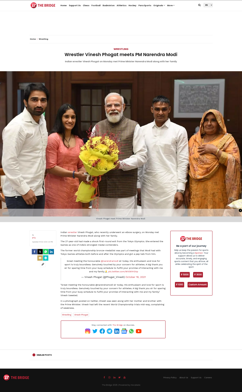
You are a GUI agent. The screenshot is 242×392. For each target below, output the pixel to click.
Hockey (132, 5)
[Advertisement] (121, 27)
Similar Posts (44, 355)
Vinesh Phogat (81, 314)
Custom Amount (198, 284)
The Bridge (117, 325)
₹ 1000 (179, 284)
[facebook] (34, 251)
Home (64, 5)
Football (96, 5)
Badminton (109, 5)
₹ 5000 (185, 274)
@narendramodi (109, 261)
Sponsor (199, 253)
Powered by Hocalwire (129, 385)
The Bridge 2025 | (110, 385)
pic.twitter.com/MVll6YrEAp (123, 271)
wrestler (73, 232)
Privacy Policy (170, 377)
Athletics (121, 5)
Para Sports (145, 5)
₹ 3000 (198, 274)
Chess (86, 5)
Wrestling (121, 49)
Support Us (75, 5)
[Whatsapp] (45, 251)
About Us (183, 377)
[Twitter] (40, 251)
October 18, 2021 (135, 277)
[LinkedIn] (51, 251)
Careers (208, 377)
